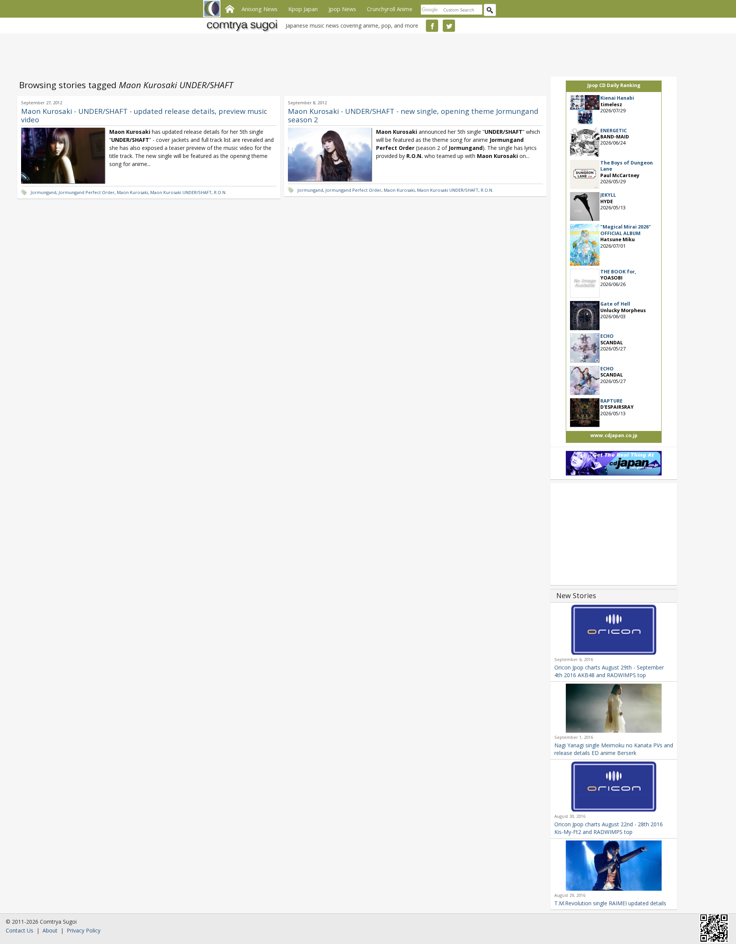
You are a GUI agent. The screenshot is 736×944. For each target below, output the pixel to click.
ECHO (607, 336)
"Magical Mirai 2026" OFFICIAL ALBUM (625, 230)
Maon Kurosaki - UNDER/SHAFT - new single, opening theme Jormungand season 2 (413, 115)
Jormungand (43, 192)
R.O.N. (220, 192)
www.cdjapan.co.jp (613, 435)
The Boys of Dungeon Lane (626, 166)
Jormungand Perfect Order (87, 192)
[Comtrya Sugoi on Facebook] (432, 26)
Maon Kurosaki (132, 192)
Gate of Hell (615, 304)
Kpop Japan (303, 9)
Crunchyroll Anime (389, 9)
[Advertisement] (366, 53)
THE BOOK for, (618, 271)
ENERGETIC (613, 130)
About (50, 930)
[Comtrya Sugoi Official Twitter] (449, 26)
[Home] (229, 8)
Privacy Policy (83, 930)
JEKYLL (608, 195)
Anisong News (260, 9)
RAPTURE (611, 401)
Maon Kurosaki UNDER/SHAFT (181, 192)
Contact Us (19, 930)
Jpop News (342, 9)
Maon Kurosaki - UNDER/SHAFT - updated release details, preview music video (144, 115)
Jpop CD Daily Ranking (614, 85)
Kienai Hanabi (617, 98)
